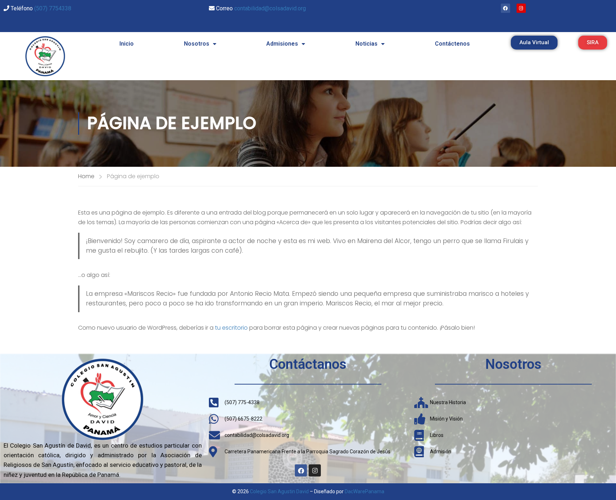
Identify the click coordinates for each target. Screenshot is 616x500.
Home (86, 176)
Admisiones (282, 43)
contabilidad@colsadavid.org (270, 8)
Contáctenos (452, 43)
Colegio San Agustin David (279, 491)
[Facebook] (505, 8)
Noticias (366, 43)
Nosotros (196, 43)
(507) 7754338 (52, 8)
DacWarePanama (364, 491)
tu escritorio (231, 328)
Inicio (126, 43)
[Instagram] (521, 8)
